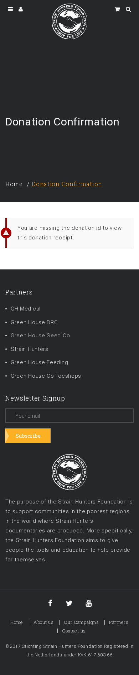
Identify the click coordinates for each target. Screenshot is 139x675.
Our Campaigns (81, 622)
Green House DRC (34, 322)
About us (44, 622)
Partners (119, 622)
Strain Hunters (29, 349)
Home (14, 184)
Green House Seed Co (40, 335)
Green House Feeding (39, 362)
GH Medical (26, 309)
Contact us (74, 630)
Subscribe (28, 435)
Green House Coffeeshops (46, 376)
